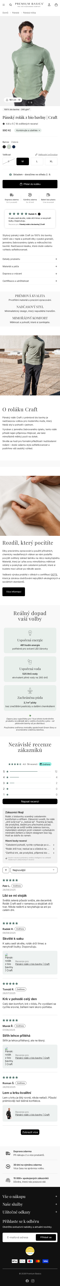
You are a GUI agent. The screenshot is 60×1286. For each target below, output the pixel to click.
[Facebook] (27, 1281)
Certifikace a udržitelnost (16, 281)
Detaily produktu (11, 259)
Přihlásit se (46, 1237)
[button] (4, 123)
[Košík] (56, 4)
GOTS (54, 574)
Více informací (13, 591)
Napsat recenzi (30, 801)
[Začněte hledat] (10, 4)
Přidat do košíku (32, 184)
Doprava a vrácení (12, 273)
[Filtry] (6, 870)
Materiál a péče (11, 266)
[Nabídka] (3, 4)
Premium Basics (33, 1273)
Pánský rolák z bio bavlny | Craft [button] (32, 964)
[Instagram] (33, 1281)
